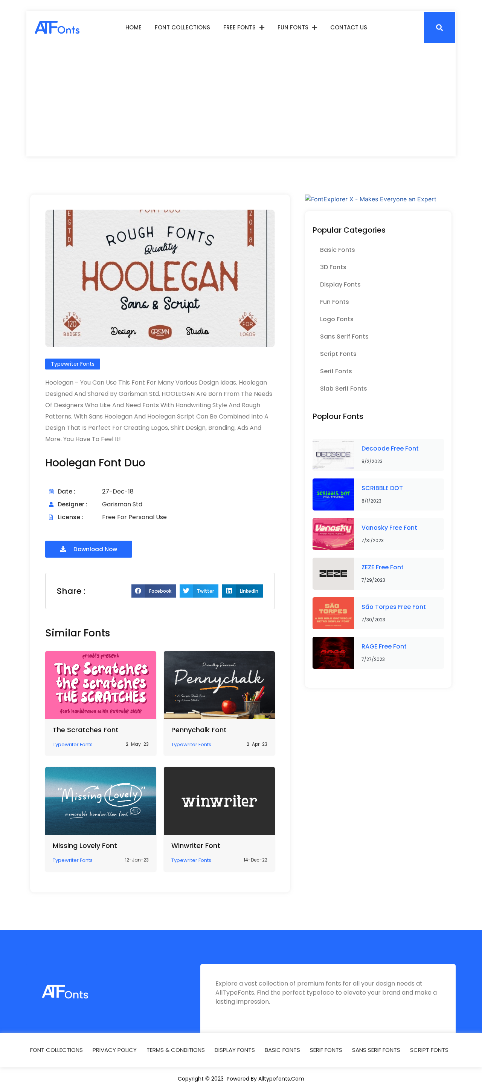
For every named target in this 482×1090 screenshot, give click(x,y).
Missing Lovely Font (85, 845)
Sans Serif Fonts (344, 336)
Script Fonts (338, 354)
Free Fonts (239, 27)
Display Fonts (340, 284)
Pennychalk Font (199, 729)
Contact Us (348, 27)
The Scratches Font (86, 729)
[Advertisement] (241, 100)
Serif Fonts (336, 371)
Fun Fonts (293, 27)
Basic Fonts (337, 249)
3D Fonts (333, 267)
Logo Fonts (337, 319)
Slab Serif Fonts (343, 388)
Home (133, 27)
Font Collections (182, 27)
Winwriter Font (195, 845)
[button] (439, 27)
